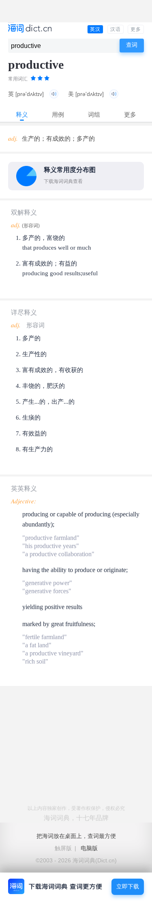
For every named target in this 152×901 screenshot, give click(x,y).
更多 (136, 29)
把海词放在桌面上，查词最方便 (76, 836)
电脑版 (89, 848)
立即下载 (127, 887)
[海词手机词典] (29, 29)
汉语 (115, 29)
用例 (58, 114)
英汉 (95, 29)
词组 (94, 114)
